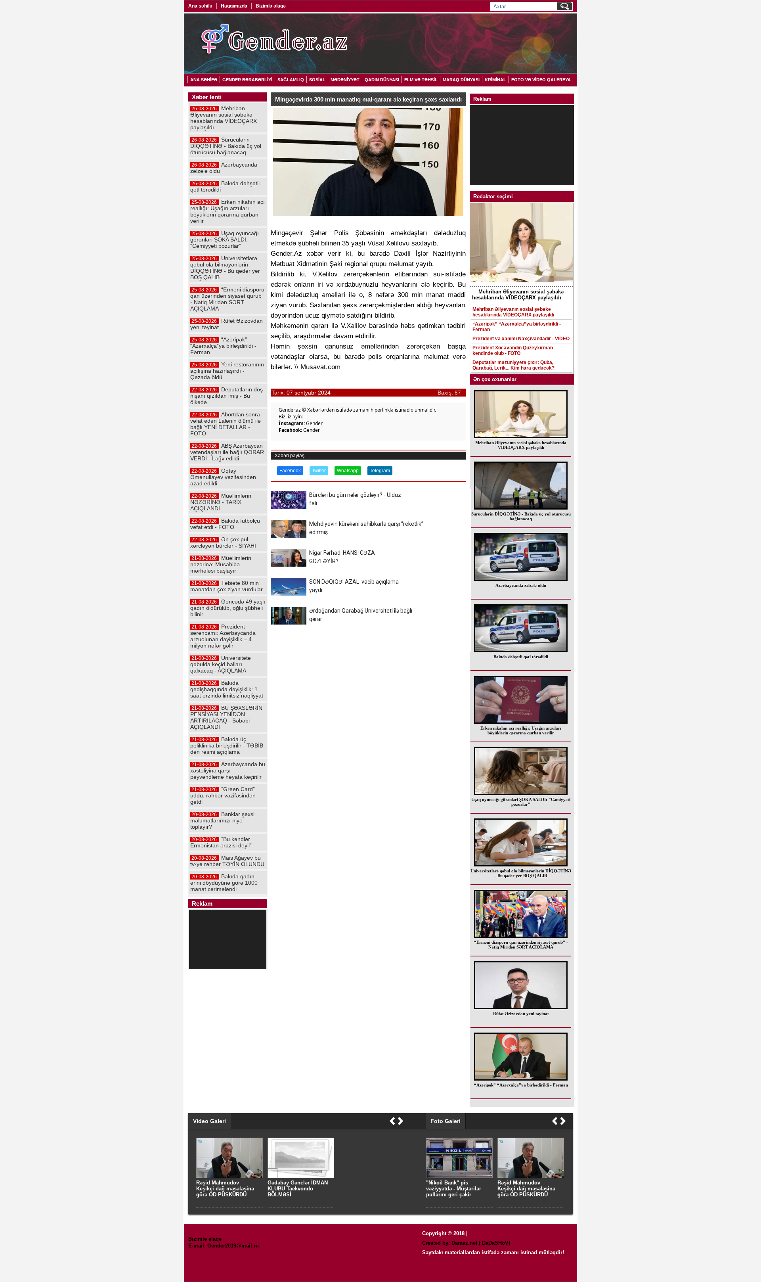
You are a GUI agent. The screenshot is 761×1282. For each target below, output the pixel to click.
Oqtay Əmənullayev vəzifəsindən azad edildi (223, 477)
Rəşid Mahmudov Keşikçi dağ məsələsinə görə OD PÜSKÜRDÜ (526, 1189)
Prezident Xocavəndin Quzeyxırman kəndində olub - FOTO (512, 350)
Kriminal (495, 79)
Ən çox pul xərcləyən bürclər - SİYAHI (223, 542)
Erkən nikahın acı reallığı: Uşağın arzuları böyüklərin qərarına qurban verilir (520, 730)
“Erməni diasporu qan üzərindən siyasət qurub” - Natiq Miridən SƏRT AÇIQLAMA (521, 944)
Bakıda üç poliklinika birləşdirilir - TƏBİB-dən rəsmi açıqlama (227, 745)
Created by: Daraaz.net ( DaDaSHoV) (466, 1243)
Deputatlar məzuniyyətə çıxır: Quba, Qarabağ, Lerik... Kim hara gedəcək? (513, 365)
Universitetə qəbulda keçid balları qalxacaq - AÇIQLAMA (220, 664)
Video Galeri (209, 1121)
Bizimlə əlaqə (271, 6)
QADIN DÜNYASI (382, 79)
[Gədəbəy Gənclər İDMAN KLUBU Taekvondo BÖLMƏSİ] (301, 1176)
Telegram (380, 470)
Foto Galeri (445, 1121)
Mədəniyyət (345, 79)
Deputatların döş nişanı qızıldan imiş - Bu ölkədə (226, 395)
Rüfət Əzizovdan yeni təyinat (521, 1013)
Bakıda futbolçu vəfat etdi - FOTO (225, 523)
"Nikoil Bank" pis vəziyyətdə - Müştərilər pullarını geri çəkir (453, 1189)
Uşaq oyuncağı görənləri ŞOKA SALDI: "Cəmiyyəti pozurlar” (520, 802)
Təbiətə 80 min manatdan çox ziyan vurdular (226, 586)
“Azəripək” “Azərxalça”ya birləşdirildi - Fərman (516, 326)
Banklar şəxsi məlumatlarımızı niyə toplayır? (222, 820)
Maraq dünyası (461, 79)
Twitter (319, 470)
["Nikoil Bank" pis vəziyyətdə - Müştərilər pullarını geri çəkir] (459, 1176)
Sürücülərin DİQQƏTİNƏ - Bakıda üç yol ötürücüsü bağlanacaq (521, 516)
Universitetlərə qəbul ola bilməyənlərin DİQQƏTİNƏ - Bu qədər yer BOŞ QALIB (520, 873)
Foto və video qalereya (541, 79)
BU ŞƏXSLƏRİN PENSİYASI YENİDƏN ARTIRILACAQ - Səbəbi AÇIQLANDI (226, 717)
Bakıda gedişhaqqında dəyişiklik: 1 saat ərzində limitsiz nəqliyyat (226, 689)
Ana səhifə (200, 6)
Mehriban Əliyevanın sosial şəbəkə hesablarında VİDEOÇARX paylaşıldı (513, 312)
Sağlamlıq (290, 79)
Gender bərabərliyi (247, 79)
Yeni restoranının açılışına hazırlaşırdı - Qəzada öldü (227, 370)
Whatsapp (348, 470)
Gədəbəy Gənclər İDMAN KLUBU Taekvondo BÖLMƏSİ (298, 1189)
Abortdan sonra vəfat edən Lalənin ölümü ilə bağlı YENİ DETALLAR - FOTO (225, 424)
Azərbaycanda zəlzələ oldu (520, 585)
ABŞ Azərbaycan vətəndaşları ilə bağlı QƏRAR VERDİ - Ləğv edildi (227, 452)
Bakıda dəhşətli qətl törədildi (520, 656)
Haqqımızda (234, 6)
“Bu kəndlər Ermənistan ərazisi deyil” (221, 842)
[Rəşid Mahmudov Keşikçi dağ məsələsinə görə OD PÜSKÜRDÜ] (530, 1176)
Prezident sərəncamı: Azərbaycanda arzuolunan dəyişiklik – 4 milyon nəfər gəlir (223, 636)
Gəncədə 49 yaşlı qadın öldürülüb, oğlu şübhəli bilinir (227, 607)
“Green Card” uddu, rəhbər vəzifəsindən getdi (223, 795)
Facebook (290, 470)
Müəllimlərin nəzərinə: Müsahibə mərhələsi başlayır (220, 564)
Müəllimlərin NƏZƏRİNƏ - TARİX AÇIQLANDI (220, 502)
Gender (314, 423)
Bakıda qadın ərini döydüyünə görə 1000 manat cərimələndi (224, 882)
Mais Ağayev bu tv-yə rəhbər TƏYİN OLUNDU (227, 861)
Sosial (317, 79)
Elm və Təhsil (421, 79)
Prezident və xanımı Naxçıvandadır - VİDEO (521, 338)
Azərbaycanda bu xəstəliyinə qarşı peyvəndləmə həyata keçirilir (227, 770)
